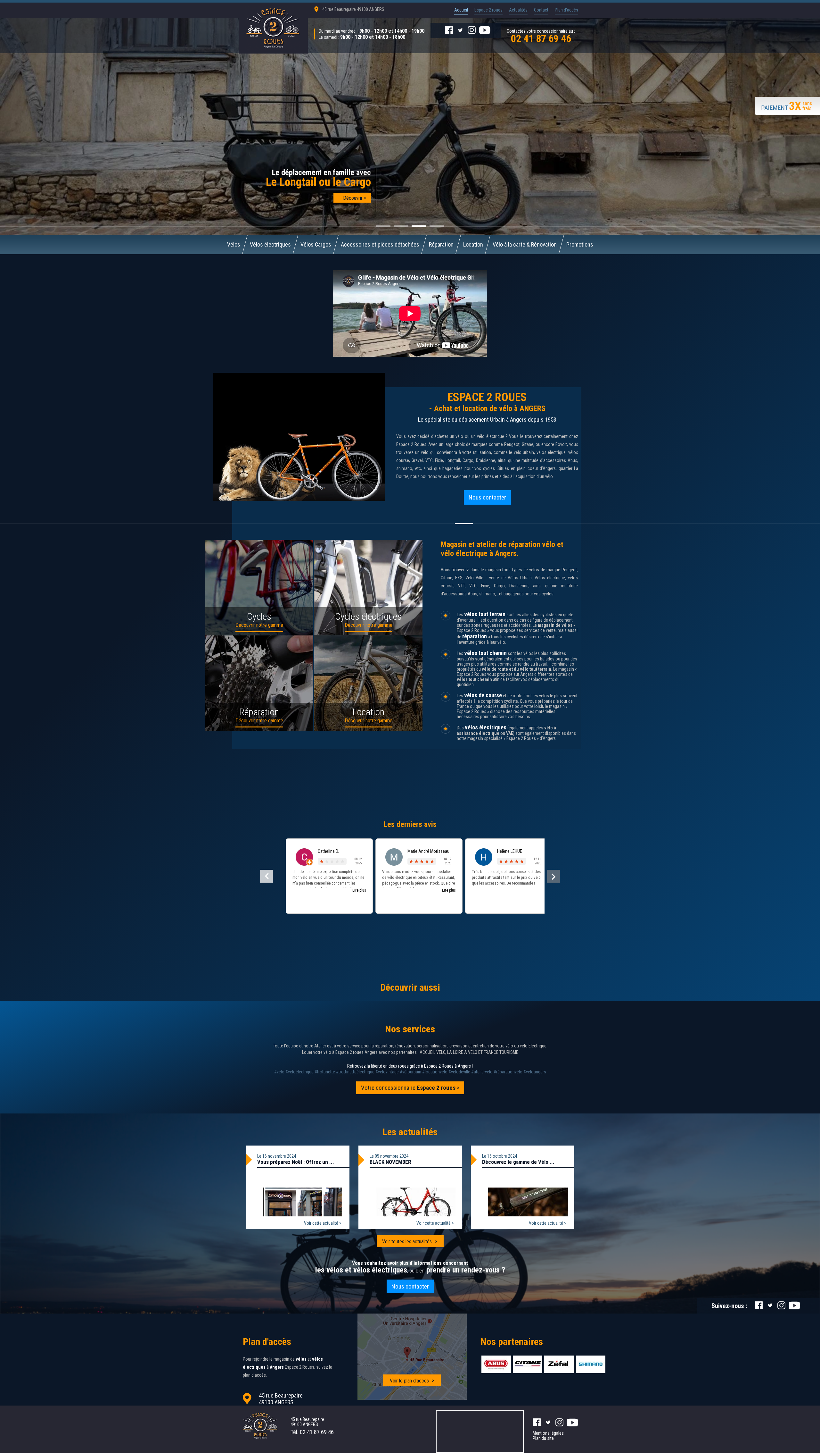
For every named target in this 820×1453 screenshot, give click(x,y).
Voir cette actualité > (322, 1223)
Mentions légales (548, 1433)
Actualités (518, 10)
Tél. (312, 1432)
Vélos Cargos (315, 244)
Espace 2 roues (488, 10)
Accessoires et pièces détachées (380, 244)
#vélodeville (459, 1071)
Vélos (233, 244)
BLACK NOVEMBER (390, 1162)
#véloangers (534, 1071)
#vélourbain (410, 1071)
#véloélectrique (299, 1071)
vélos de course (483, 695)
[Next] (553, 876)
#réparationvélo (508, 1071)
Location (473, 244)
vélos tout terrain (484, 614)
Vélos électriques (270, 244)
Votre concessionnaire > (410, 1087)
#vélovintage (387, 1071)
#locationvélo (434, 1071)
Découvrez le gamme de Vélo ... (518, 1162)
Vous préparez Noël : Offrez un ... (295, 1162)
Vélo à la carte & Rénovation (525, 244)
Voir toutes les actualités (407, 1242)
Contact (541, 10)
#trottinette (325, 1071)
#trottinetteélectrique (355, 1071)
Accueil (461, 10)
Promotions (579, 244)
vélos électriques (485, 727)
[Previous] (266, 876)
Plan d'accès (566, 10)
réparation (474, 636)
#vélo (279, 1071)
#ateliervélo (482, 1071)
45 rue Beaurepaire (353, 9)
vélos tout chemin (485, 653)
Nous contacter (487, 497)
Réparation (441, 244)
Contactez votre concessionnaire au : (541, 35)
